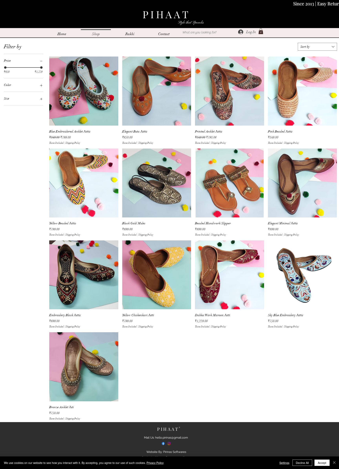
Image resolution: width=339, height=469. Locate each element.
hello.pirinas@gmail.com (171, 437)
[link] (260, 31)
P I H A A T (167, 14)
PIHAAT (169, 429)
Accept (322, 463)
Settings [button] (284, 463)
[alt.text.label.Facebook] (163, 443)
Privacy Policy (155, 463)
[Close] (334, 463)
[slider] (5, 67)
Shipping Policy (72, 142)
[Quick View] (83, 91)
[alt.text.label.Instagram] (169, 443)
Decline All (302, 463)
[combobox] (317, 47)
